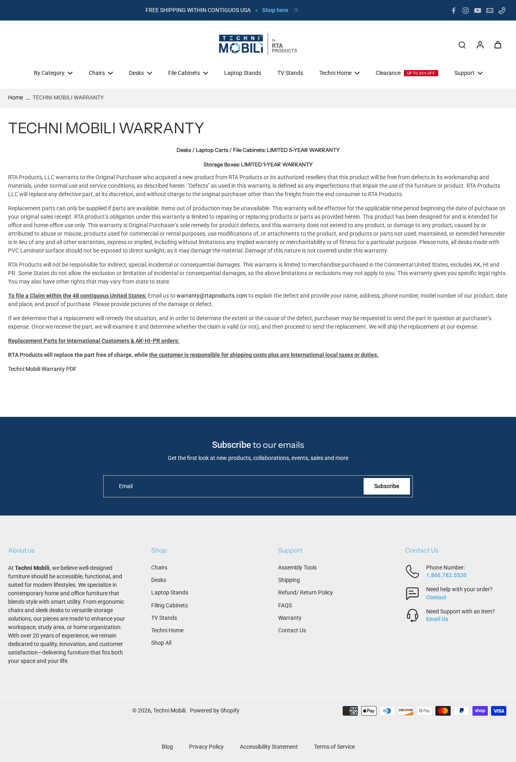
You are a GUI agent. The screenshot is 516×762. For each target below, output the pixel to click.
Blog (167, 746)
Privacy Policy (206, 746)
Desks (158, 580)
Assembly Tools (297, 567)
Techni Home (167, 630)
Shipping (289, 580)
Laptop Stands (169, 592)
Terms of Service (334, 746)
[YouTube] (478, 10)
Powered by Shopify (214, 710)
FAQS (285, 605)
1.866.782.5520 (446, 575)
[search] (462, 44)
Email (126, 486)
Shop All (161, 643)
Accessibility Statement (269, 746)
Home (15, 97)
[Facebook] (453, 10)
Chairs (159, 567)
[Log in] (480, 44)
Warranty (290, 618)
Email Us (437, 619)
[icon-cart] (497, 44)
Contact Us (292, 630)
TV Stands (164, 618)
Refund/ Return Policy (305, 592)
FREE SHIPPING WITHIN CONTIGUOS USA (198, 10)
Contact (436, 597)
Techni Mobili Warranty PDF (42, 369)
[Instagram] (466, 10)
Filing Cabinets (169, 605)
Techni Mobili (169, 710)
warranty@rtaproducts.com (212, 295)
